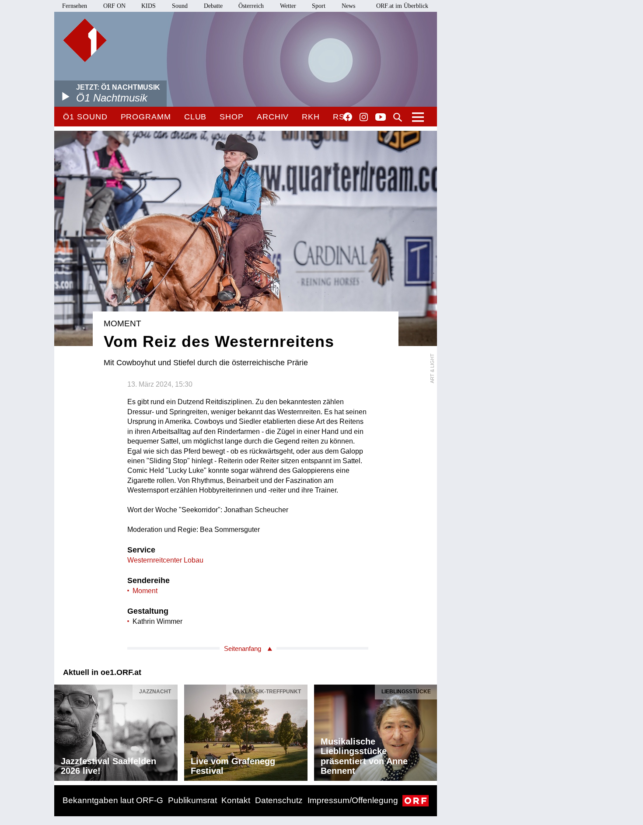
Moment (145, 590)
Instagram (364, 117)
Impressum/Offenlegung (353, 800)
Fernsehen (74, 6)
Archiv (273, 116)
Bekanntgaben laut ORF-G (113, 800)
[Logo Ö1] (85, 40)
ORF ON (114, 6)
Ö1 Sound (85, 116)
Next (430, 730)
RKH (311, 116)
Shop (232, 116)
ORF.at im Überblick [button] (402, 6)
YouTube (380, 117)
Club (195, 116)
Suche (397, 117)
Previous (61, 730)
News (348, 6)
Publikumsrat (192, 800)
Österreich (251, 6)
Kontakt (235, 800)
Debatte (213, 6)
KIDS (148, 6)
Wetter (288, 6)
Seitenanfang (242, 648)
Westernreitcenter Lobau (165, 560)
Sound (180, 6)
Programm (146, 116)
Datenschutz (279, 800)
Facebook (347, 116)
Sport (318, 6)
